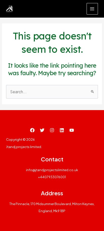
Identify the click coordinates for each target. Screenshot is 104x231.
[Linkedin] (62, 130)
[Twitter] (42, 130)
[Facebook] (32, 130)
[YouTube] (71, 130)
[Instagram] (52, 130)
